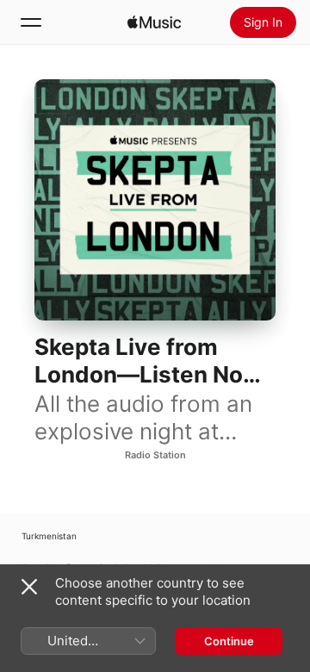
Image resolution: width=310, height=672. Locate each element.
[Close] (29, 586)
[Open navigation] (31, 22)
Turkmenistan (49, 536)
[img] (154, 22)
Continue (229, 641)
